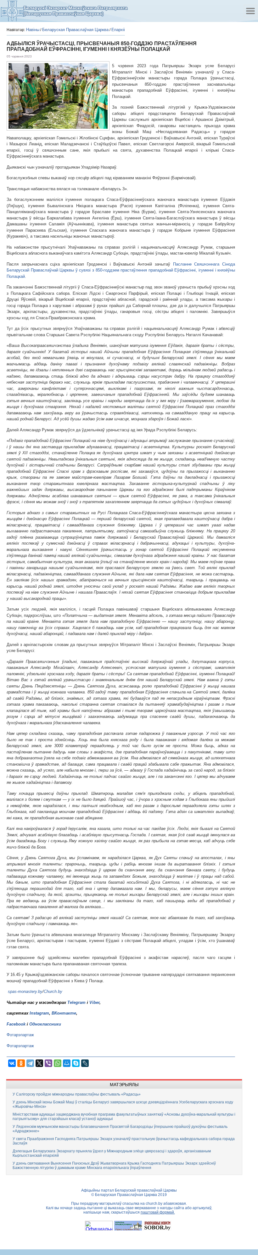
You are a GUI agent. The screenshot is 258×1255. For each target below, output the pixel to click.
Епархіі (118, 29)
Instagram (39, 1013)
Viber (94, 1002)
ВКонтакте (64, 1013)
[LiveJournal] (85, 1063)
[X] (39, 1063)
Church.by (53, 991)
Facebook (16, 1024)
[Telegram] (30, 1063)
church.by (154, 1203)
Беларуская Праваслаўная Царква (75, 29)
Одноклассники (45, 1024)
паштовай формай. (158, 1212)
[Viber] (48, 1063)
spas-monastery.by (25, 991)
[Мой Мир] (66, 1063)
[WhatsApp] (57, 1063)
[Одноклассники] (21, 1063)
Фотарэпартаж (20, 1034)
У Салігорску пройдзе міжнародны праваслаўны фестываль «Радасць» (77, 1094)
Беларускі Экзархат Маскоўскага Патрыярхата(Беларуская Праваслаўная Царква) (75, 10)
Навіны (32, 29)
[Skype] (76, 1063)
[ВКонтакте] (12, 1063)
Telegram (76, 1002)
